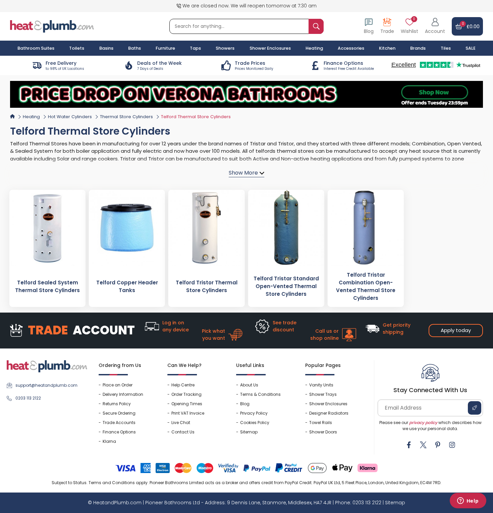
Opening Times (186, 404)
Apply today (456, 330)
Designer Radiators (328, 413)
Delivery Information (123, 394)
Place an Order (117, 385)
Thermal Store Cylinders (126, 116)
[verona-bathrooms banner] (246, 94)
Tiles (446, 48)
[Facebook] (408, 444)
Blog (245, 404)
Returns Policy (117, 404)
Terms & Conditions (260, 394)
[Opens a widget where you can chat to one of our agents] (467, 501)
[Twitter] (423, 444)
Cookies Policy (254, 422)
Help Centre (183, 385)
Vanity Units (321, 385)
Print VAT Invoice (187, 413)
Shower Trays (323, 394)
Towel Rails (320, 422)
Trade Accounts (119, 422)
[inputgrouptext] (316, 26)
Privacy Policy (254, 413)
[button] (435, 26)
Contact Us (183, 432)
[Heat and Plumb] (52, 26)
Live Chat (180, 422)
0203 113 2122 (28, 398)
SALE (470, 48)
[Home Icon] (12, 116)
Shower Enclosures (328, 404)
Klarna (109, 441)
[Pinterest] (437, 444)
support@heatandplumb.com (46, 385)
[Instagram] (452, 444)
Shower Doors (323, 432)
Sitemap (249, 432)
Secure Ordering (119, 413)
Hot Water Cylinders (70, 116)
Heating (31, 116)
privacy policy (423, 422)
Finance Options (119, 432)
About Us (249, 385)
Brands (418, 48)
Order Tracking (186, 394)
